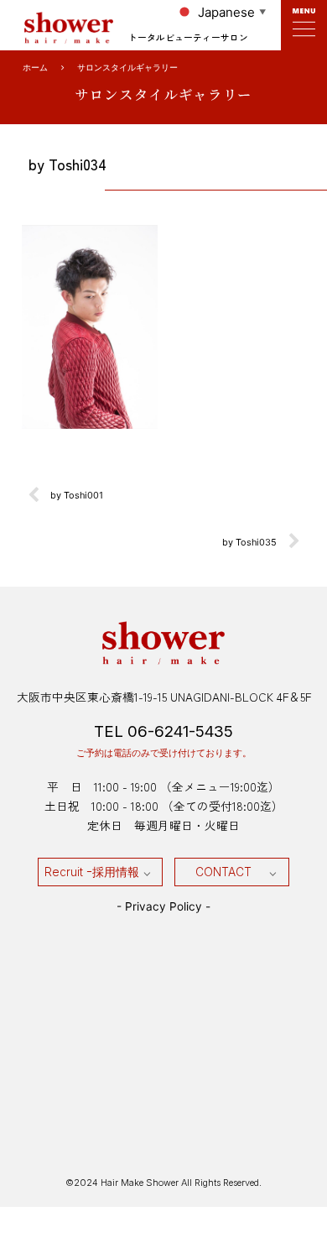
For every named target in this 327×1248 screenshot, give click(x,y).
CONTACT (223, 872)
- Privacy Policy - (163, 906)
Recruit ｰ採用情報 (91, 872)
